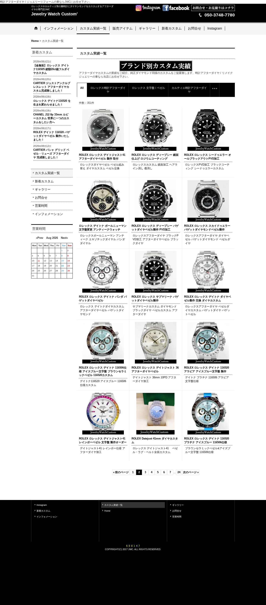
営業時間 (41, 205)
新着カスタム (44, 181)
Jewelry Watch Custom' (54, 14)
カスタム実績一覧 (47, 173)
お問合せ (41, 197)
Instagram (42, 505)
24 (178, 472)
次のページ (191, 472)
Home (107, 511)
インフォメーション (49, 214)
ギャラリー (42, 189)
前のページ (121, 472)
